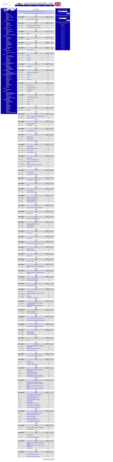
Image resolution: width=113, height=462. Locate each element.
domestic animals (9, 16)
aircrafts (8, 30)
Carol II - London (30, 89)
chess (7, 39)
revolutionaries (9, 78)
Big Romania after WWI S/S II (32, 280)
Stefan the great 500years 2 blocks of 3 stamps (35, 293)
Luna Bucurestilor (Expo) (31, 123)
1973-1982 (63, 39)
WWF (7, 18)
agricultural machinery (10, 34)
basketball (8, 42)
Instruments (8, 89)
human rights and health (11, 112)
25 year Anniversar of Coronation (33, 25)
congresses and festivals (10, 97)
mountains (8, 50)
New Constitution (30, 136)
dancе (7, 90)
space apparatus (9, 31)
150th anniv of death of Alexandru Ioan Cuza (35, 427)
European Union (9, 101)
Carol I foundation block (31, 192)
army (7, 110)
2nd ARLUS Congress (31, 201)
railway (7, 32)
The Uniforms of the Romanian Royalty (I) (35, 375)
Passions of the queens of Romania (33, 437)
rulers (7, 86)
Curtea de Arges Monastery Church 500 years (35, 318)
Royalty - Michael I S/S (31, 334)
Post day (28, 294)
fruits (7, 22)
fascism (7, 102)
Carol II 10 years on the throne (32, 159)
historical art (8, 58)
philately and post (9, 92)
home (18, 5)
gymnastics (8, 45)
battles (7, 95)
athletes (7, 75)
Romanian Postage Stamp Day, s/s (33, 414)
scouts (7, 103)
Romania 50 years (30, 85)
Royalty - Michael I (30, 333)
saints (7, 77)
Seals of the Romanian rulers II (32, 397)
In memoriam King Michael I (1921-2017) (35, 355)
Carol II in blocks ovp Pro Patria (33, 161)
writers (7, 81)
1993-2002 (63, 43)
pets (7, 12)
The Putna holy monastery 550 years (33, 348)
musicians (8, 83)
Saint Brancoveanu (30, 331)
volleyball (8, 38)
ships (7, 33)
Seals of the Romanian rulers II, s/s (33, 399)
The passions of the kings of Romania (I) (34, 394)
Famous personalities (30, 261)
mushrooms (8, 27)
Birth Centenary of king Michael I (33, 403)
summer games (9, 44)
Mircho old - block (30, 362)
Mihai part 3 (29, 74)
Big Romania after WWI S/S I (32, 278)
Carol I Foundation (30, 172)
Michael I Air (29, 166)
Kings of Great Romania (31, 416)
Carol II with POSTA (31, 118)
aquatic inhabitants (10, 20)
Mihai (28, 55)
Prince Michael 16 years (31, 130)
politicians (8, 79)
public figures (9, 85)
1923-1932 (63, 29)
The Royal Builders (30, 429)
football (7, 36)
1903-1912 (63, 25)
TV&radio (8, 71)
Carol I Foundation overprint (32, 174)
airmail (7, 107)
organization (8, 106)
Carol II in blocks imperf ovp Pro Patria (34, 164)
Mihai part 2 (29, 57)
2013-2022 (63, 47)
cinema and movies (10, 72)
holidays (7, 98)
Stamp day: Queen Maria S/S (32, 313)
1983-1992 (63, 41)
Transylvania (29, 66)
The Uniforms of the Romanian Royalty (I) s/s (35, 376)
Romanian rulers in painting (32, 373)
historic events (9, 94)
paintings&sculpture (10, 56)
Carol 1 (28, 39)
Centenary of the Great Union (32, 364)
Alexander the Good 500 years (32, 97)
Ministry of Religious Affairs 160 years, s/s (35, 412)
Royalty (28, 340)
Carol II (28, 77)
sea (6, 51)
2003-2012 (63, 45)
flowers (7, 24)
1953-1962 (63, 35)
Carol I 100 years (30, 146)
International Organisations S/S (32, 297)
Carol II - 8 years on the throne (33, 140)
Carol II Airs (29, 79)
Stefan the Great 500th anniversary (33, 218)
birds (7, 15)
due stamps (8, 109)
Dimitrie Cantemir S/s (31, 250)
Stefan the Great (30, 213)
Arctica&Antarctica (10, 52)
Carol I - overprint (30, 49)
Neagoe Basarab (30, 400)
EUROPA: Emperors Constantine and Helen (35, 326)
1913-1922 (63, 27)
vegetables (8, 23)
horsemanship (9, 47)
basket (51, 5)
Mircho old (29, 361)
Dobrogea (29, 60)
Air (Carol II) (29, 157)
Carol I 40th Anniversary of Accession (34, 27)
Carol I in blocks (30, 150)
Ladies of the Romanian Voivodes (33, 396)
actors (7, 82)
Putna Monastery (30, 434)
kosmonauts (8, 76)
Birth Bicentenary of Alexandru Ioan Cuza (34, 382)
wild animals (8, 14)
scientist (7, 87)
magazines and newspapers (11, 73)
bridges (7, 65)
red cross (8, 108)
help (45, 5)
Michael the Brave (30, 291)
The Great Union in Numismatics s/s (33, 421)
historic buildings (9, 69)
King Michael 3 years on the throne (33, 179)
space (7, 53)
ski (6, 46)
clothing (7, 59)
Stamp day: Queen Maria (31, 311)
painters (7, 80)
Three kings (29, 91)
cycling (7, 40)
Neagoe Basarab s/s (30, 402)
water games (8, 43)
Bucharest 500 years (30, 225)
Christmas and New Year (11, 93)
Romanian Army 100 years (32, 87)
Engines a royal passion (31, 350)
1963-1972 (63, 37)
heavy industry (9, 68)
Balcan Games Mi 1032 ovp (32, 200)
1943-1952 (63, 33)
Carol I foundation (30, 190)
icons (7, 57)
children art (8, 61)
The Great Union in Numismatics (33, 419)
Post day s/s (29, 296)
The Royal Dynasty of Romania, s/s (33, 456)
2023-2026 (63, 49)
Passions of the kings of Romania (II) (34, 407)
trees (7, 26)
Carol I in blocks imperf (31, 152)
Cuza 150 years (29, 238)
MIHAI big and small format (32, 197)
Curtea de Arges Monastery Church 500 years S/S (36, 320)
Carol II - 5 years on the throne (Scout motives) (36, 116)
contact (30, 5)
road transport (9, 29)
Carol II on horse (30, 99)
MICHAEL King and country (32, 198)
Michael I (28, 162)
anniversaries (8, 96)
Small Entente (29, 125)
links (24, 5)
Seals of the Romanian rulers (32, 372)
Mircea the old (30, 233)
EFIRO (28, 104)
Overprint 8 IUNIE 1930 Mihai (32, 72)
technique (8, 111)
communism (8, 100)
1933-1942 (63, 31)
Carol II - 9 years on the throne (32, 148)
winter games (8, 37)
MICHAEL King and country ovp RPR (34, 207)
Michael (28, 185)
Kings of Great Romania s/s (32, 418)
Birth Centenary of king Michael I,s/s (34, 405)
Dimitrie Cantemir (30, 248)
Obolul (28, 33)
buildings (8, 66)
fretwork (8, 60)
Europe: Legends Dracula (31, 285)
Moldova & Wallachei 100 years (33, 223)
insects (7, 17)
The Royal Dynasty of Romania (32, 454)
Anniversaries (29, 255)
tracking (38, 5)
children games (9, 55)
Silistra (28, 44)
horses (7, 13)
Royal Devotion (30, 447)
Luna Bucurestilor (30, 138)
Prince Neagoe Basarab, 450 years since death (35, 243)
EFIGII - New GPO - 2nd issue (32, 19)
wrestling (8, 48)
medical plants (9, 25)
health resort (8, 67)
